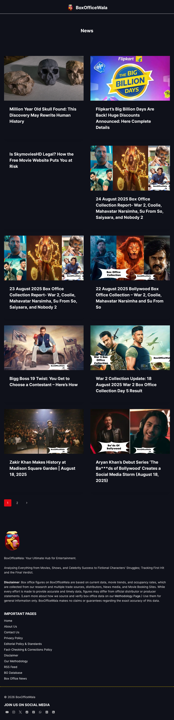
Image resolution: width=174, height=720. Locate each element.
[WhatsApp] (40, 712)
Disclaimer (11, 655)
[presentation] (44, 78)
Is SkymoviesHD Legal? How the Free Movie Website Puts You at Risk (42, 160)
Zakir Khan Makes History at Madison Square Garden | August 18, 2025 (42, 468)
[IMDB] (47, 712)
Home (8, 620)
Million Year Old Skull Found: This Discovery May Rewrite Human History (43, 115)
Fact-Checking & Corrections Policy (28, 649)
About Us (10, 626)
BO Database (13, 672)
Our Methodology (16, 661)
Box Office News (15, 678)
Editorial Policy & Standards (23, 644)
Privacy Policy (13, 638)
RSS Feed (10, 667)
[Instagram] (13, 712)
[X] (20, 712)
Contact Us (11, 632)
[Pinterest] (33, 712)
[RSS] (53, 712)
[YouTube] (7, 712)
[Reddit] (27, 712)
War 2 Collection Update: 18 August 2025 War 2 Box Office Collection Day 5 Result (126, 384)
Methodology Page (127, 596)
